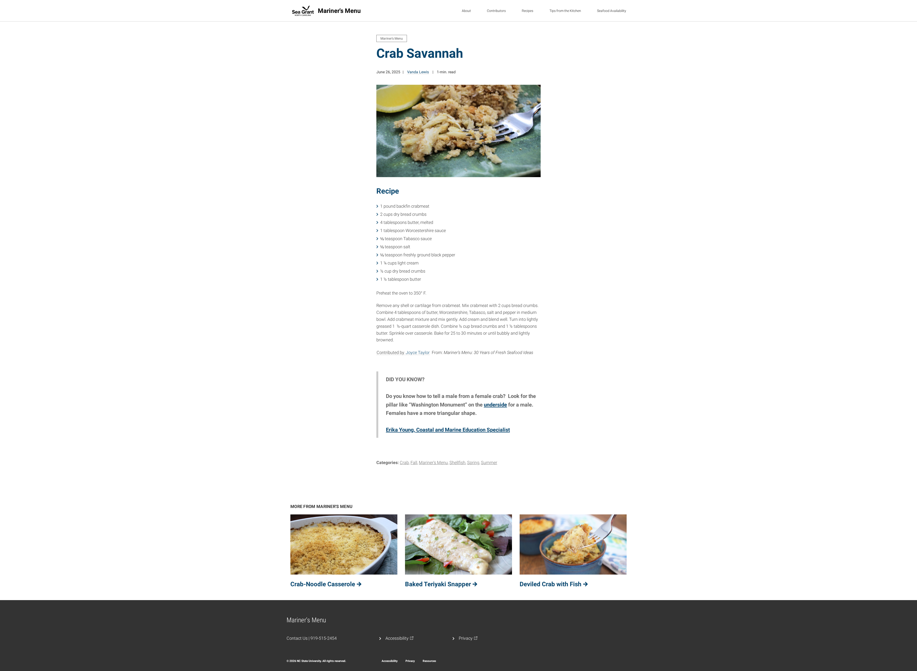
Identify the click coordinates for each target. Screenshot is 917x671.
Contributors (496, 11)
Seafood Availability (611, 11)
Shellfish (457, 462)
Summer (489, 462)
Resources (429, 661)
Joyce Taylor (418, 352)
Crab (404, 462)
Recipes (527, 11)
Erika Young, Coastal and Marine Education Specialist (448, 430)
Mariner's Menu (433, 462)
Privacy (410, 661)
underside (495, 405)
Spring (473, 462)
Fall (414, 462)
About (466, 11)
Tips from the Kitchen (565, 11)
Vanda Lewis (418, 72)
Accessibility (390, 661)
